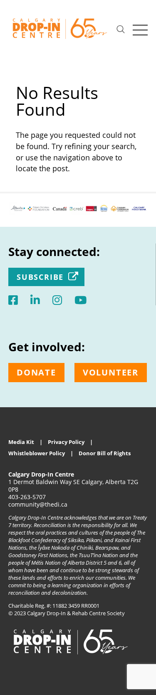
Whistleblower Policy (36, 453)
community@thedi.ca (37, 504)
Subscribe (40, 277)
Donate (36, 372)
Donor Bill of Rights (105, 453)
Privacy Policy (66, 442)
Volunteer (111, 372)
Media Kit (21, 442)
